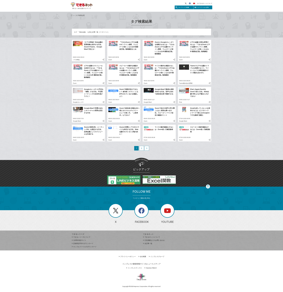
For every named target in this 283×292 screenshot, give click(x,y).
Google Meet (148, 102)
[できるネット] (72, 15)
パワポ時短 (76, 59)
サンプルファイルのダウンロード (85, 247)
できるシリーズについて (81, 237)
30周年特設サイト (79, 240)
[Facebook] (190, 3)
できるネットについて (205, 3)
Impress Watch (151, 268)
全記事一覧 (148, 243)
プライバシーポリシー (128, 256)
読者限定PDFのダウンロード (83, 243)
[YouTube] (194, 3)
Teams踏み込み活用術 (185, 83)
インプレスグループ (157, 256)
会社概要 (143, 256)
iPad (180, 102)
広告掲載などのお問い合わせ (154, 240)
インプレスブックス (135, 268)
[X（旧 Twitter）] (185, 3)
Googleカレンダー (78, 102)
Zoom (110, 59)
